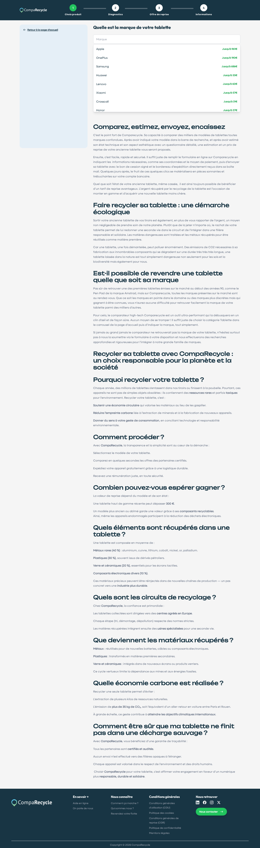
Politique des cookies (161, 812)
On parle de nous (83, 808)
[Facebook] (204, 802)
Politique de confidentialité (165, 827)
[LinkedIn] (197, 802)
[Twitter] (219, 802)
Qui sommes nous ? (122, 808)
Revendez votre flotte (124, 813)
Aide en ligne (80, 803)
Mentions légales (159, 833)
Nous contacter (208, 811)
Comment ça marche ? (124, 803)
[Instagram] (211, 802)
